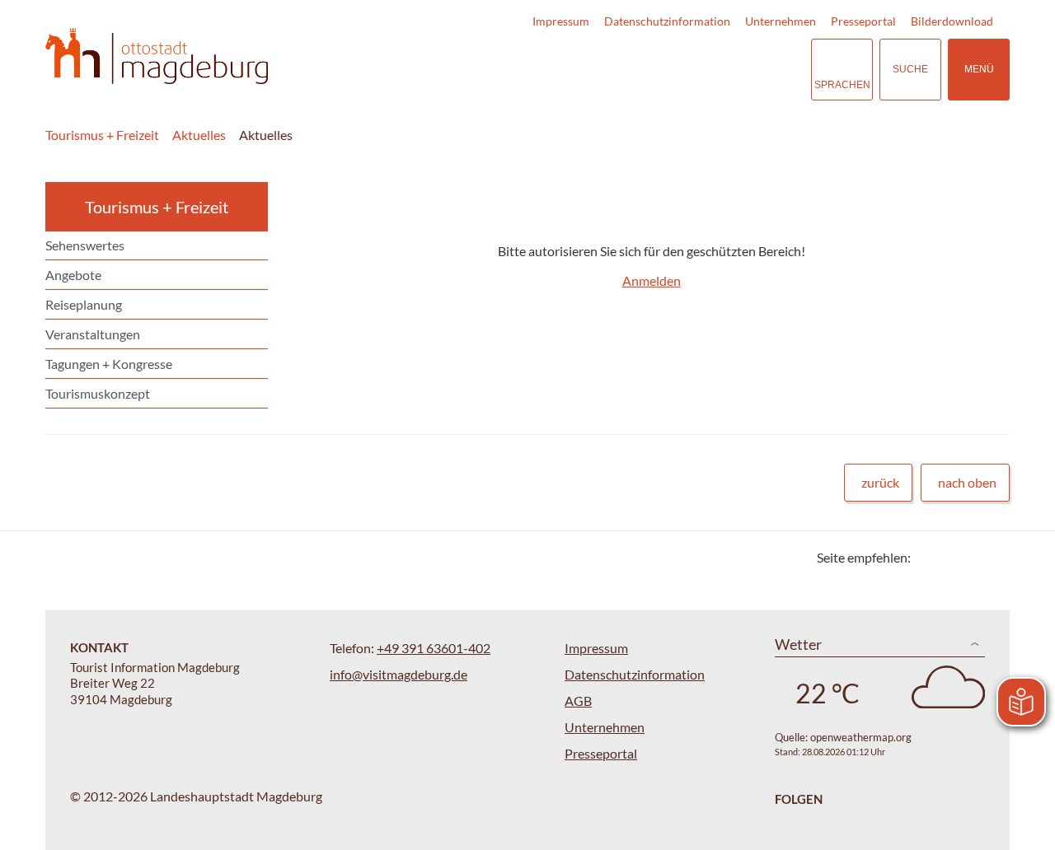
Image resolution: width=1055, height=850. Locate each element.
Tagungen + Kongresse (108, 363)
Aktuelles (199, 134)
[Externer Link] (697, 69)
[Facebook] (950, 557)
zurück (880, 482)
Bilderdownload (952, 21)
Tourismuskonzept (97, 393)
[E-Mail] (970, 557)
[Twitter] (929, 557)
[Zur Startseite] (156, 56)
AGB (578, 700)
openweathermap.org (861, 737)
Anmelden (651, 280)
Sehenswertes (84, 245)
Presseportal (863, 21)
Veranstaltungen (92, 334)
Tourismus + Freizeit (102, 134)
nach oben (967, 482)
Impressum (560, 21)
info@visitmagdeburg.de (398, 674)
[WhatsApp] (991, 557)
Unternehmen (780, 21)
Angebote (73, 275)
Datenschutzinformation (667, 21)
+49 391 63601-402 (433, 648)
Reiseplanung (83, 304)
